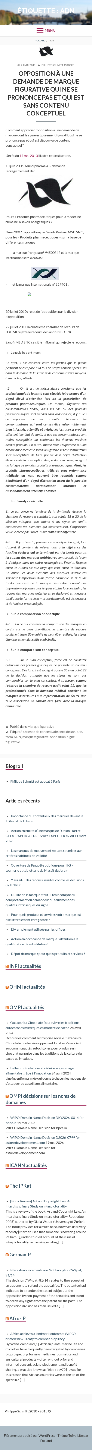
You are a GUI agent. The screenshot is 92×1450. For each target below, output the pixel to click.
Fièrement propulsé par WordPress (29, 1435)
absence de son (64, 731)
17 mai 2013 (28, 155)
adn (79, 731)
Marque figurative (40, 726)
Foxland (46, 1440)
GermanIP (20, 1254)
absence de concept (37, 731)
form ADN (13, 737)
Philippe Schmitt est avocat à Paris (35, 781)
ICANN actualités (28, 1165)
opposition (58, 737)
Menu (50, 30)
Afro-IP (17, 1318)
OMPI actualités (26, 1007)
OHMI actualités (27, 987)
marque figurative (35, 737)
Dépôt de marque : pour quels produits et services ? (48, 954)
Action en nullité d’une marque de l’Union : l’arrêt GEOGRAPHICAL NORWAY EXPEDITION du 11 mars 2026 (46, 836)
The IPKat (20, 1186)
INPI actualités (25, 966)
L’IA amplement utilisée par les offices (38, 929)
